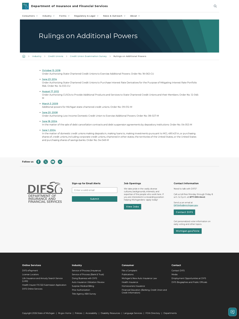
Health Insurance (130, 282)
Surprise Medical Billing (83, 286)
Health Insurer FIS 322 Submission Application (44, 285)
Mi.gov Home (64, 313)
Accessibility (91, 313)
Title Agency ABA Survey (84, 294)
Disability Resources (110, 313)
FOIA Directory (153, 313)
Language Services (133, 313)
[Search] (215, 6)
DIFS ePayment (30, 270)
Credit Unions (55, 56)
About (133, 16)
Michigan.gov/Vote (187, 231)
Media (174, 274)
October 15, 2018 (51, 70)
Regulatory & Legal (84, 16)
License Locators (30, 274)
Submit (94, 199)
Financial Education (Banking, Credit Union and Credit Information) (144, 291)
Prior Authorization (81, 290)
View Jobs (132, 206)
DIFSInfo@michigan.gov (186, 205)
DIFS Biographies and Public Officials (189, 282)
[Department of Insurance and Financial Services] (23, 56)
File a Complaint (129, 270)
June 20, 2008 (50, 112)
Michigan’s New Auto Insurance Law (139, 278)
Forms (63, 16)
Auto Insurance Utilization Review (88, 282)
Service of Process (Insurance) (86, 270)
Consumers (28, 16)
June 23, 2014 (49, 79)
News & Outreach (112, 16)
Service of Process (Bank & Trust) (88, 274)
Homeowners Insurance (133, 286)
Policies (78, 313)
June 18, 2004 (49, 121)
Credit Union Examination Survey (88, 56)
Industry (47, 16)
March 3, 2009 (50, 103)
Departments (170, 313)
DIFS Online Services (32, 289)
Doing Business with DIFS (84, 278)
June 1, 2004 (49, 130)
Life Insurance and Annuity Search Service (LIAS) (42, 279)
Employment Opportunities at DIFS (189, 278)
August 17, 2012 (50, 91)
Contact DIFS (184, 212)
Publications (127, 274)
